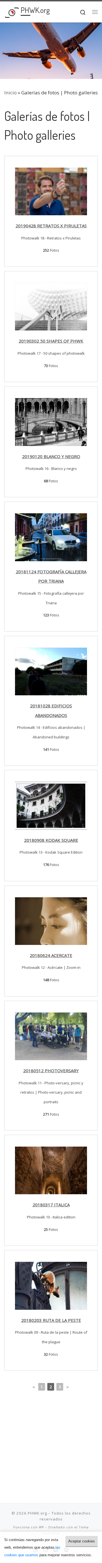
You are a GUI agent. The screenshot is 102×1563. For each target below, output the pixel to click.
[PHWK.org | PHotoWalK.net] (11, 11)
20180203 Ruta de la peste (51, 1320)
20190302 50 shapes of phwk (51, 341)
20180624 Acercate (51, 955)
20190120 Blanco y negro (51, 456)
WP (41, 1527)
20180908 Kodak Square (51, 840)
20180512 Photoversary (51, 1070)
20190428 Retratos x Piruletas (51, 225)
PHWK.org (37, 1513)
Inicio (10, 92)
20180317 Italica (51, 1204)
